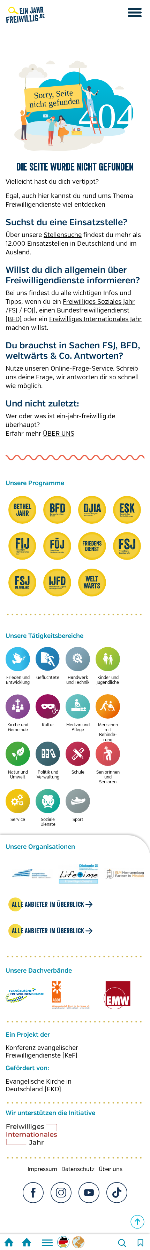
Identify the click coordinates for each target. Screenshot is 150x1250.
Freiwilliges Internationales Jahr (95, 319)
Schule (78, 772)
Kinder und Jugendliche (108, 680)
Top (137, 1222)
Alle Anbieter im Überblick (48, 911)
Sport (78, 819)
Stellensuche (63, 235)
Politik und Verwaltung (48, 775)
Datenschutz (78, 1176)
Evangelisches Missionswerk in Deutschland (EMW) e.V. (117, 1002)
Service (17, 819)
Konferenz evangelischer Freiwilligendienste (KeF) (42, 1058)
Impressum (42, 1176)
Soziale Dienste (47, 822)
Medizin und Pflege (78, 727)
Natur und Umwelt (18, 775)
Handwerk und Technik (77, 680)
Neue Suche (122, 1243)
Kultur (48, 725)
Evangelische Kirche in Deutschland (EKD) (39, 1092)
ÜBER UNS (58, 433)
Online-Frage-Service (82, 368)
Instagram (61, 1199)
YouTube (88, 1199)
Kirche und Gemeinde (17, 727)
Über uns (110, 1176)
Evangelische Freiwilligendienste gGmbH (25, 1002)
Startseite (9, 1243)
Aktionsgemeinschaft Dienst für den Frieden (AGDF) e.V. (71, 1002)
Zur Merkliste (140, 1243)
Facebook (33, 1199)
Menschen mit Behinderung (108, 732)
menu (135, 12)
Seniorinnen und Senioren (108, 777)
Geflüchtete (47, 677)
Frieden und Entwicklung (18, 680)
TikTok (116, 1199)
